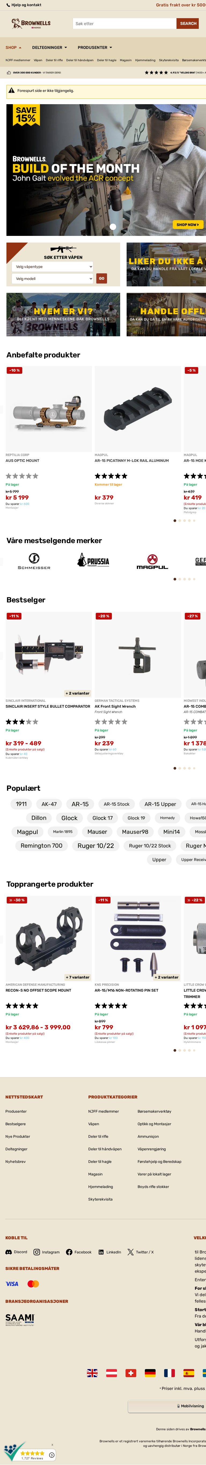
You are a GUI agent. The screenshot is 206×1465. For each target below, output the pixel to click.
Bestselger (26, 599)
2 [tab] (181, 523)
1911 (21, 804)
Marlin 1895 (62, 831)
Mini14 (171, 831)
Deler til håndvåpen (80, 60)
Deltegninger (47, 47)
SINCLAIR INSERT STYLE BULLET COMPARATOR (48, 706)
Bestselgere (15, 1124)
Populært (23, 788)
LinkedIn (113, 1252)
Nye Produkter (17, 1136)
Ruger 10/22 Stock (150, 846)
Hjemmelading (145, 60)
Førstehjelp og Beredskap (159, 1161)
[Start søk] (187, 23)
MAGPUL (101, 455)
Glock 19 (136, 818)
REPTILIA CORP (17, 455)
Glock (69, 818)
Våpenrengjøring (152, 1149)
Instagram (51, 1252)
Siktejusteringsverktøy (109, 753)
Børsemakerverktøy (154, 1111)
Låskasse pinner (105, 1042)
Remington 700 (41, 845)
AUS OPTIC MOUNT (22, 460)
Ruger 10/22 (96, 846)
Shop (11, 47)
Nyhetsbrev (15, 1161)
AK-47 (49, 804)
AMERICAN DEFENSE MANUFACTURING (35, 985)
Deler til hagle (106, 60)
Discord (20, 1252)
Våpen (38, 60)
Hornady (167, 818)
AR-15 (80, 804)
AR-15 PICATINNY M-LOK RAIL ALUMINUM (132, 460)
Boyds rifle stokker (153, 1187)
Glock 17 (103, 818)
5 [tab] (195, 522)
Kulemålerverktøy (17, 757)
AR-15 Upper (160, 804)
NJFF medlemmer (18, 60)
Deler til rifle (54, 60)
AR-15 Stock (117, 804)
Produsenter (92, 47)
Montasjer (12, 507)
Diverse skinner (104, 503)
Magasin (126, 60)
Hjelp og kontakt (26, 5)
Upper (159, 860)
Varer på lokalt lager (154, 1174)
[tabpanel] (48, 438)
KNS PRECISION (107, 985)
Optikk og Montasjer (154, 1124)
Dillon (38, 817)
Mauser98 (135, 831)
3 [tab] (186, 523)
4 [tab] (191, 523)
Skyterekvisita (169, 60)
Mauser (97, 831)
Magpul (27, 832)
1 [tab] (113, 227)
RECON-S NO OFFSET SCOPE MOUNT (38, 990)
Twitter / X (145, 1252)
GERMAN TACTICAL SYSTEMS (117, 701)
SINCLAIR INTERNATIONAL (26, 701)
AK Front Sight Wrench (115, 706)
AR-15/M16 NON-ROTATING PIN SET (126, 990)
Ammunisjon (148, 1136)
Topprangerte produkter (49, 884)
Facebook (83, 1252)
